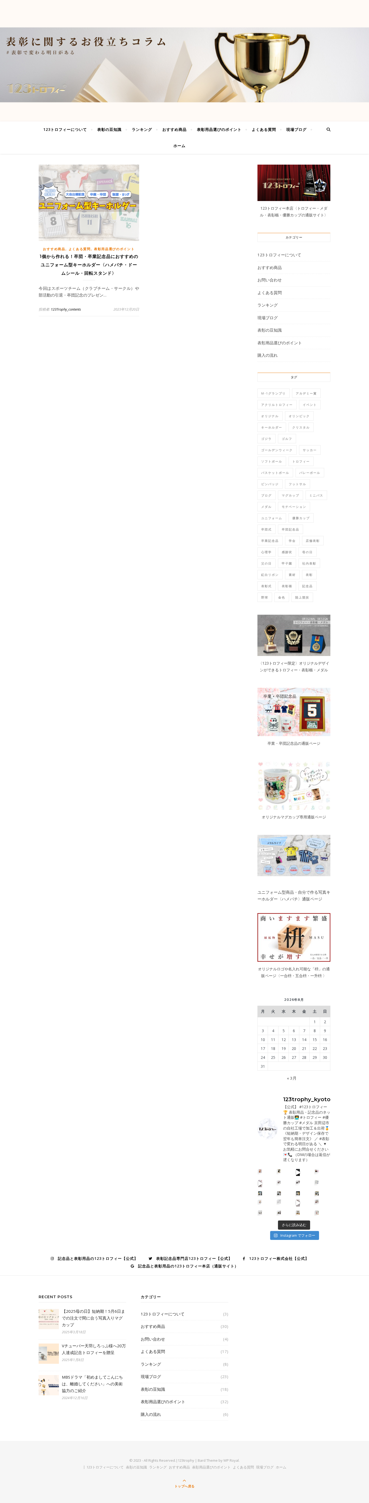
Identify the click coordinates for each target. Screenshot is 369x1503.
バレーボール (309, 473)
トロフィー (301, 461)
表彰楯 (287, 586)
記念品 (307, 586)
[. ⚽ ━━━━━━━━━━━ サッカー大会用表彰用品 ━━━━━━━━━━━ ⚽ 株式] (279, 1182)
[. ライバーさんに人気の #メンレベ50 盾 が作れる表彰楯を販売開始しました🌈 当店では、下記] (317, 1171)
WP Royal (231, 1460)
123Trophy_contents (66, 309)
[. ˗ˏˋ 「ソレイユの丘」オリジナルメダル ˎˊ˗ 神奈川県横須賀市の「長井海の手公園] (279, 1193)
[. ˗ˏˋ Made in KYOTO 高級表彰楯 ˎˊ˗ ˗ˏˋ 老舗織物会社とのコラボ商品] (298, 1193)
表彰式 (266, 586)
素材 (292, 575)
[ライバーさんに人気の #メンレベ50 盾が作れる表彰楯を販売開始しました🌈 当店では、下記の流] (298, 1172)
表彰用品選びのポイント (219, 129)
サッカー (310, 450)
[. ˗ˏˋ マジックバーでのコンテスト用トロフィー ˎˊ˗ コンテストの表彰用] (317, 1201)
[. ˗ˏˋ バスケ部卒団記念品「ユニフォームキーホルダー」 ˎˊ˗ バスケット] (317, 1182)
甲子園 (287, 563)
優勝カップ (301, 518)
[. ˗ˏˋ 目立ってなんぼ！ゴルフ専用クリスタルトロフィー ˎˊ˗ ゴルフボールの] (279, 1201)
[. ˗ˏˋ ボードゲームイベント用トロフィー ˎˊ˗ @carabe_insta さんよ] (260, 1201)
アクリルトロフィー (277, 405)
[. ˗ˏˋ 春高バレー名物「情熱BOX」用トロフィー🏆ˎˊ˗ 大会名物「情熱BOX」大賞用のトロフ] (260, 1193)
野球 (264, 597)
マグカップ (290, 495)
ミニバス (316, 495)
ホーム (179, 145)
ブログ (266, 495)
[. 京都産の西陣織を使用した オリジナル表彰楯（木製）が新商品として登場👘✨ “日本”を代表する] (260, 1171)
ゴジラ (266, 439)
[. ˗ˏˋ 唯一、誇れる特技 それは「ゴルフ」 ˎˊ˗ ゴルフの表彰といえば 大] (317, 1212)
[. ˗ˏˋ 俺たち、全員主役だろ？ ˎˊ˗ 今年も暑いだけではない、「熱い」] (279, 1212)
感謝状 (287, 552)
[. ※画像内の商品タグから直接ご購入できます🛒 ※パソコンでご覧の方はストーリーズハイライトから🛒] (317, 1193)
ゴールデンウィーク (277, 450)
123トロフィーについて (65, 129)
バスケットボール (275, 473)
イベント (310, 405)
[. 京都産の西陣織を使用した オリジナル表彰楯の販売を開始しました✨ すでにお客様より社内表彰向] (279, 1171)
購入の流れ (267, 355)
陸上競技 (302, 597)
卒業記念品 (270, 541)
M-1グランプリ (273, 393)
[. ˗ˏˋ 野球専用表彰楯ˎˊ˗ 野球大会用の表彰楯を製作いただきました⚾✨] (298, 1182)
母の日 (307, 552)
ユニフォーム (271, 518)
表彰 (309, 575)
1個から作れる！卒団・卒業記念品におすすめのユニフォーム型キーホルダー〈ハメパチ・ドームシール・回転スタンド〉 (89, 265)
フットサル (297, 484)
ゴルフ (287, 439)
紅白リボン (270, 575)
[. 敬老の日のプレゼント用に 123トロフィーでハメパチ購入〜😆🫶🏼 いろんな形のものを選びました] (298, 1203)
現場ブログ (296, 129)
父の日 (266, 563)
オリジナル (270, 416)
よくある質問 (264, 129)
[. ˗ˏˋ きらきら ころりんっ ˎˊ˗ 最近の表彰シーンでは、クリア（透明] (260, 1212)
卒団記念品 (290, 529)
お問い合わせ (269, 280)
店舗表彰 (313, 541)
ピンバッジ (270, 484)
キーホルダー (271, 427)
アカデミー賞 (306, 393)
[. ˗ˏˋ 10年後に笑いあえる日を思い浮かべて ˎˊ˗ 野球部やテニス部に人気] (298, 1212)
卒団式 (266, 529)
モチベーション (294, 507)
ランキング (142, 129)
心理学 (266, 552)
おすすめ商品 (174, 129)
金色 (281, 597)
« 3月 (292, 1078)
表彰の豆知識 (109, 129)
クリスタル (301, 427)
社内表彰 (309, 563)
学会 (292, 541)
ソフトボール (271, 461)
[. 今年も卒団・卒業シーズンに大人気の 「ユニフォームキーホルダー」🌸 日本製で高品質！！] (260, 1183)
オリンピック (299, 416)
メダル (266, 507)
